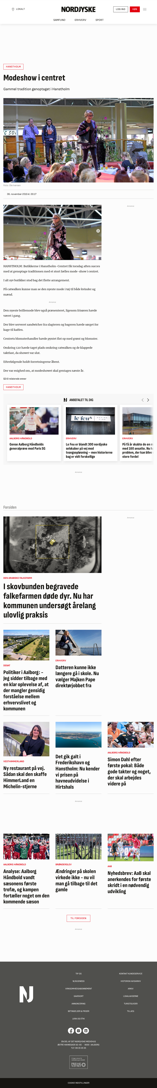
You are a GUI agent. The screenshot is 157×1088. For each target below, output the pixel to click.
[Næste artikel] (148, 400)
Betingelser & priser (78, 1011)
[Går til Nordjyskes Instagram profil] (78, 1031)
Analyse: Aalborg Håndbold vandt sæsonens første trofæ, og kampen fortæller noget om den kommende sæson (26, 886)
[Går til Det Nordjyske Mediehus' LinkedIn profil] (86, 1031)
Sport (100, 20)
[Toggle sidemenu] (145, 9)
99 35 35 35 (80, 1048)
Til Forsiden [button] (79, 918)
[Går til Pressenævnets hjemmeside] (78, 1062)
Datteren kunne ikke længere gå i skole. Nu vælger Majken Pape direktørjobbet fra (77, 677)
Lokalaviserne (130, 996)
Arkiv (130, 988)
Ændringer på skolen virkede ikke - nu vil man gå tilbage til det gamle (76, 880)
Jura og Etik (79, 1018)
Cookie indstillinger (78, 1083)
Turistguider (131, 1003)
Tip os (79, 973)
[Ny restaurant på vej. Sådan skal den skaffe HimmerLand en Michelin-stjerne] (26, 739)
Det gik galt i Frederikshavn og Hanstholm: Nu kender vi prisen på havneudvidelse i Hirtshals (78, 772)
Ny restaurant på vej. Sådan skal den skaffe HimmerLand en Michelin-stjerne (25, 777)
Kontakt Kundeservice (130, 973)
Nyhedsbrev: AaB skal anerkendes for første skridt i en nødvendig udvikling (129, 882)
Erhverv (80, 20)
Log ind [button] (120, 9)
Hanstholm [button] (13, 66)
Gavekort (78, 996)
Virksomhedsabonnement (78, 988)
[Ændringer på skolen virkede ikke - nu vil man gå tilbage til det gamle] (78, 846)
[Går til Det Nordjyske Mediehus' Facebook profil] (71, 1031)
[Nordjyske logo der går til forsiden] (78, 9)
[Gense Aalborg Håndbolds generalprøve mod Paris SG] (34, 421)
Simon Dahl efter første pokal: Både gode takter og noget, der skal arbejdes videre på (129, 772)
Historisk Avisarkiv (131, 981)
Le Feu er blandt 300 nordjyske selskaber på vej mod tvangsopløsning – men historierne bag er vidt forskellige (89, 450)
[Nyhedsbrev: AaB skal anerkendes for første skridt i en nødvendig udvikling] (131, 847)
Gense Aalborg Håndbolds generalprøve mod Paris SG (27, 446)
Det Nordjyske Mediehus (83, 1041)
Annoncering (78, 1003)
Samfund (59, 20)
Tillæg (130, 1011)
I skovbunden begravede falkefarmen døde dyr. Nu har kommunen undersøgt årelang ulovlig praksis (49, 601)
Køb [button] (134, 9)
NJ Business (78, 981)
